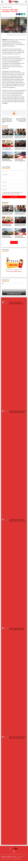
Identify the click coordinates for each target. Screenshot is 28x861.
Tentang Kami (20, 856)
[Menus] (2, 1)
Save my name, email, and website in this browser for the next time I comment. (12, 193)
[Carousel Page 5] (15, 293)
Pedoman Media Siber (17, 858)
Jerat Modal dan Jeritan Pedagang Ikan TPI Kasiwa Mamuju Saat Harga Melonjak (20, 160)
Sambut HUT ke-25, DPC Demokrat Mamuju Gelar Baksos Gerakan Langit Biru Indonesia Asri (17, 737)
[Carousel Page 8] (20, 293)
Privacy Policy (16, 857)
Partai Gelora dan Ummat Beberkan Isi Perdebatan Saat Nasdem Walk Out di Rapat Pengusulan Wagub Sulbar (7, 148)
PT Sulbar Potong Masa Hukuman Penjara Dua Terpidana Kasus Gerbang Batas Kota (20, 137)
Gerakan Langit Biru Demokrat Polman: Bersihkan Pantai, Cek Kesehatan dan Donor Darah (16, 629)
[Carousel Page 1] (8, 293)
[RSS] (14, 113)
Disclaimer (8, 857)
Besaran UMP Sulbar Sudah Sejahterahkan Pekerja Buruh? (21, 119)
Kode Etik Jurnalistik (5, 858)
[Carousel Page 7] (18, 293)
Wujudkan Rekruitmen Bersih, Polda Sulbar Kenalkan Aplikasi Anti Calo (7, 120)
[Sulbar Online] (14, 1)
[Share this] (17, 14)
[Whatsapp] (24, 14)
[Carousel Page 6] (16, 293)
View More (14, 242)
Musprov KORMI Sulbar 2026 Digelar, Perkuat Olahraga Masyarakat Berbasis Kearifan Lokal (7, 137)
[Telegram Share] (22, 14)
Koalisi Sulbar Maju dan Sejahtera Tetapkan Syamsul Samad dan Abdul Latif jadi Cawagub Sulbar (17, 411)
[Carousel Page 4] (13, 293)
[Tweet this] (19, 14)
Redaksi (3, 857)
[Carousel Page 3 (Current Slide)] (11, 293)
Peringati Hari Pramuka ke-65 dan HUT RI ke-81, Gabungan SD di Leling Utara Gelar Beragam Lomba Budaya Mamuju (20, 148)
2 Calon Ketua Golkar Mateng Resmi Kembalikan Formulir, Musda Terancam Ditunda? (17, 520)
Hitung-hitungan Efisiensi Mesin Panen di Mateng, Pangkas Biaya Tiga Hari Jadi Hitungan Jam (7, 160)
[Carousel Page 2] (9, 293)
